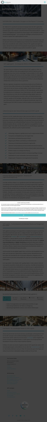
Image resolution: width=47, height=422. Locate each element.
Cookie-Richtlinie (18, 212)
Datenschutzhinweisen (35, 212)
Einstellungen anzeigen (23, 218)
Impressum (23, 212)
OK (23, 215)
